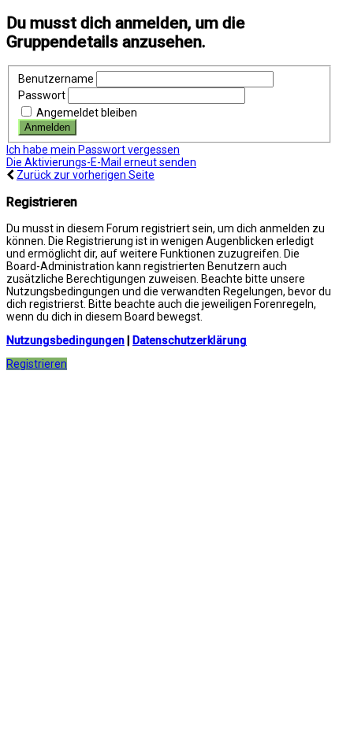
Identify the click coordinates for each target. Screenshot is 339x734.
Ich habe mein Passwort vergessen (93, 149)
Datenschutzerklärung (189, 340)
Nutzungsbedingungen (65, 340)
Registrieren (36, 364)
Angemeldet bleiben (85, 112)
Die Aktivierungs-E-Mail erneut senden (101, 162)
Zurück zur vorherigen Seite (86, 175)
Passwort (41, 95)
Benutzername (56, 78)
